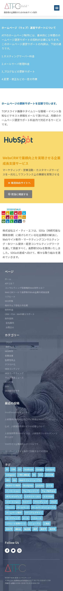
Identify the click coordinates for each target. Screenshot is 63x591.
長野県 (52, 529)
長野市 (43, 529)
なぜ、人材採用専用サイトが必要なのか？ (25, 426)
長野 (35, 529)
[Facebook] (7, 550)
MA (34, 474)
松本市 (9, 529)
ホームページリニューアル (43, 507)
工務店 (46, 523)
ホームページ (23, 507)
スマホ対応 (48, 496)
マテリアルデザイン (33, 512)
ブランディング (40, 501)
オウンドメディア (13, 496)
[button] (57, 8)
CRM (13, 469)
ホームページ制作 (14, 512)
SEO (40, 474)
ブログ (53, 501)
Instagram (10, 474)
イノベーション (13, 491)
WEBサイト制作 (13, 485)
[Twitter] (13, 550)
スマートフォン (13, 501)
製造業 (27, 529)
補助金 (18, 529)
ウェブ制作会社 (48, 491)
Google (39, 469)
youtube (39, 485)
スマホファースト (32, 496)
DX (19, 469)
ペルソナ (10, 507)
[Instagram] (19, 550)
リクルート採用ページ (16, 523)
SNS (8, 480)
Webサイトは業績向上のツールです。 (23, 444)
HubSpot (50, 469)
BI (7, 469)
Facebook (28, 469)
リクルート (37, 518)
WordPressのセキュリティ (17, 412)
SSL (14, 480)
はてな (49, 485)
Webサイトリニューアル (30, 480)
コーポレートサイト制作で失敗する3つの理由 (26, 451)
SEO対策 (49, 474)
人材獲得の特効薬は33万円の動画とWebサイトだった (30, 419)
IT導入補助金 (24, 474)
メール (26, 518)
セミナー (27, 501)
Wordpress (28, 485)
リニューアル (34, 523)
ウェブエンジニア (30, 491)
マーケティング (13, 518)
